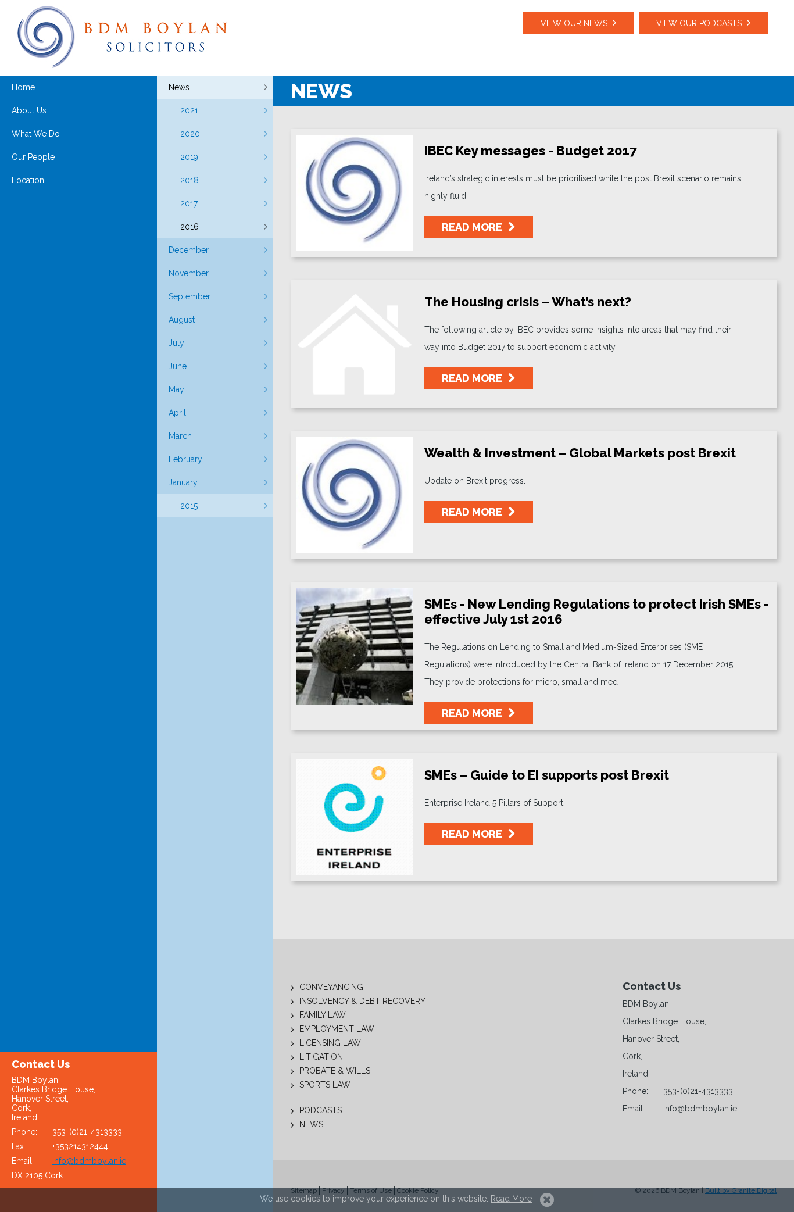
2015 (189, 505)
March (180, 436)
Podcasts (320, 1110)
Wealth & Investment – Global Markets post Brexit (580, 452)
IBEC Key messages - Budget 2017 (530, 150)
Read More (511, 1198)
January (183, 482)
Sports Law (324, 1084)
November (189, 273)
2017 (189, 203)
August (182, 319)
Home (23, 87)
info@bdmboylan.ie (89, 1160)
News (179, 87)
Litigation (321, 1056)
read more (473, 227)
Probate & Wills (334, 1070)
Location (28, 180)
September (189, 296)
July (176, 343)
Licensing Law (330, 1042)
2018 (189, 180)
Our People (33, 157)
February (185, 459)
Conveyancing (331, 987)
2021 (189, 110)
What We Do (36, 133)
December (189, 250)
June (178, 366)
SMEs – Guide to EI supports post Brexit (546, 774)
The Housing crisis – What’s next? (527, 301)
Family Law (322, 1015)
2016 (189, 226)
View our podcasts (699, 23)
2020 (190, 133)
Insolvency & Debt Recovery (362, 1001)
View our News (574, 23)
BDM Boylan (122, 37)
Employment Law (336, 1029)
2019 (189, 157)
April (177, 412)
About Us (29, 110)
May (176, 389)
